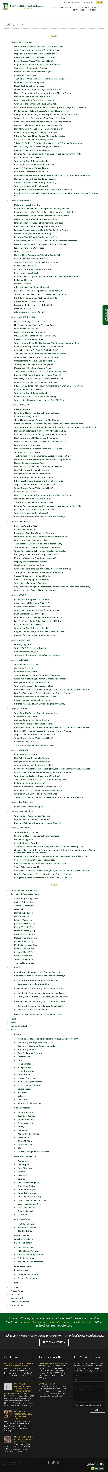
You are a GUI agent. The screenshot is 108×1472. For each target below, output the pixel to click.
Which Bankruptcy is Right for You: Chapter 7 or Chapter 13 (41, 551)
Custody (22, 1171)
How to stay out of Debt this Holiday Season (35, 179)
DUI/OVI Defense (22, 1219)
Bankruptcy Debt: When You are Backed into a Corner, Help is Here (45, 212)
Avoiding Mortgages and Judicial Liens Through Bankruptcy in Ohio (49, 1039)
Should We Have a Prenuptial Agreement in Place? (37, 89)
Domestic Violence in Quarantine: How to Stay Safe (38, 125)
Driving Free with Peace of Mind (29, 312)
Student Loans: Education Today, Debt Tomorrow (37, 547)
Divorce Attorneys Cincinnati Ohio (33, 984)
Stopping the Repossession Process (30, 68)
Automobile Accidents (28, 1274)
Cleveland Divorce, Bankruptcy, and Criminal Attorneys (39, 988)
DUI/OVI (22, 595)
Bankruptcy (24, 521)
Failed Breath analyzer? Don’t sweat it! (32, 599)
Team (60, 7)
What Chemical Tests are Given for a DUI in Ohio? (37, 50)
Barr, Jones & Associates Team (25, 894)
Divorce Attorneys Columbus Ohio (33, 1009)
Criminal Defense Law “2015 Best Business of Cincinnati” (40, 863)
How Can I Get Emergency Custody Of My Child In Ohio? (40, 431)
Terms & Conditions (20, 1301)
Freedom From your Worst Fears (29, 248)
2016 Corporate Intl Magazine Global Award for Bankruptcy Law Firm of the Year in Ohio (55, 427)
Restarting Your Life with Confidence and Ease (35, 237)
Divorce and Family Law (25, 1156)
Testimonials (78, 10)
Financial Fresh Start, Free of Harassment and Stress (38, 223)
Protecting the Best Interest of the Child (33, 305)
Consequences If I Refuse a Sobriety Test (33, 603)
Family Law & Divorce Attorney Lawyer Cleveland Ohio (43, 996)
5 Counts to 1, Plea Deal (25, 265)
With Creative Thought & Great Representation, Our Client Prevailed (46, 276)
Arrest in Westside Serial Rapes (28, 339)
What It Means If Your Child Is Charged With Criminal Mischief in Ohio (46, 343)
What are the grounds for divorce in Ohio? (33, 477)
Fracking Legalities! (23, 644)
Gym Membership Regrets (26, 651)
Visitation (22, 1214)
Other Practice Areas (23, 1266)
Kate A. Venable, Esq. (24, 927)
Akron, (81, 1322)
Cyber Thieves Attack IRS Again (28, 806)
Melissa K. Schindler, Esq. (25, 938)
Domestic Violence (26, 1119)
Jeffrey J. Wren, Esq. (23, 920)
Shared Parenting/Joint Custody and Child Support (37, 420)
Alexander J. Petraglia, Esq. (26, 898)
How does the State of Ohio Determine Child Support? (39, 466)
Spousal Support (25, 1211)
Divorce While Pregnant (29, 1182)
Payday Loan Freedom (24, 529)
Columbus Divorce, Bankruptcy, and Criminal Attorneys (39, 1001)
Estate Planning (82, 7)
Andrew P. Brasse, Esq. (24, 905)
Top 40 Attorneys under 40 (26, 867)
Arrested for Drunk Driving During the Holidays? (36, 182)
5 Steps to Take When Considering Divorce (33, 139)
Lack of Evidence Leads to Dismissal (31, 258)
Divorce (21, 1179)
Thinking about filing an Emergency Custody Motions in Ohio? (42, 456)
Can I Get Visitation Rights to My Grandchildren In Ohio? (40, 434)
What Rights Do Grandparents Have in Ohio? (34, 164)
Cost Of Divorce (25, 1168)
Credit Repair (24, 1056)
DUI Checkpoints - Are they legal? (29, 82)
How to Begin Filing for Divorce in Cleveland (34, 100)
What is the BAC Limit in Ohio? (28, 157)
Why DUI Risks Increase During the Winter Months (37, 64)
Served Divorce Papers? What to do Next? (33, 61)
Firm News (24, 827)
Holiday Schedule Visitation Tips (29, 463)
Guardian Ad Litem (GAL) (29, 1196)
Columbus (23, 660)
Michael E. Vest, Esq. (23, 941)
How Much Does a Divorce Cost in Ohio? (32, 96)
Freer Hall (18, 909)
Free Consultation (54, 1342)
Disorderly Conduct (27, 1116)
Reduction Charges (23, 280)
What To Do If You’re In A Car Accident (32, 816)
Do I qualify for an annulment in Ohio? (32, 473)
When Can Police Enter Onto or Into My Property (36, 357)
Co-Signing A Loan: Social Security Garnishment (36, 554)
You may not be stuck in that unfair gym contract (37, 655)
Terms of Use (17, 1305)
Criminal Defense (27, 317)
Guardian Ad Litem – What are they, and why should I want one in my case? (49, 423)
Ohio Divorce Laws (26, 1207)
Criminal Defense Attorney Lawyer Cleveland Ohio (41, 993)
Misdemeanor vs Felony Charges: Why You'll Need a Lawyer (41, 111)
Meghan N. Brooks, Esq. (25, 934)
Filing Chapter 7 (25, 1067)
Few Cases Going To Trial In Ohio (29, 321)
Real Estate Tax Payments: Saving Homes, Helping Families (41, 208)
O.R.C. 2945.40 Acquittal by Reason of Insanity (35, 335)
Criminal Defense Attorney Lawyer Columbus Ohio (41, 1006)
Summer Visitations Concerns (27, 452)
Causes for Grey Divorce (25, 75)
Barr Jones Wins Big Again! (26, 526)
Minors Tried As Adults (28, 1134)
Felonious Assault (26, 1123)
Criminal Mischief (26, 1112)
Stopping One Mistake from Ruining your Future (36, 262)
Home (53, 7)
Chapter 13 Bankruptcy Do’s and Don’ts (32, 150)
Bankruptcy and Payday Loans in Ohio (35, 1042)
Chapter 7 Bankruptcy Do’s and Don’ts (31, 168)
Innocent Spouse (25, 1247)
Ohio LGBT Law (25, 1141)
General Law (24, 640)
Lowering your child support (27, 445)
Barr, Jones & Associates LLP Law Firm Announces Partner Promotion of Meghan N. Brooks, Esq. (18, 1389)
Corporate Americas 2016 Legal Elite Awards (34, 860)
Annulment (23, 1161)
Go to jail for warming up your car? (30, 332)
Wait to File (23, 1099)
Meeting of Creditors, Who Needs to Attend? (35, 57)
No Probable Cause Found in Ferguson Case (34, 325)
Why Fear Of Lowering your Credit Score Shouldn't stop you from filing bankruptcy (52, 175)
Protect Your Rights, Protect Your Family (32, 233)
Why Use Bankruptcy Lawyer (31, 1103)
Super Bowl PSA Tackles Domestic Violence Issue (36, 413)
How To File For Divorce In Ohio (32, 1200)
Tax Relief (22, 1092)
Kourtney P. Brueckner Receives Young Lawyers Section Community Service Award (52, 689)
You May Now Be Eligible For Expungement (34, 364)
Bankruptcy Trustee (27, 1049)
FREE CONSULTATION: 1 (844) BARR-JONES (76, 2)
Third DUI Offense (26, 1231)
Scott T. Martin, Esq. (23, 955)
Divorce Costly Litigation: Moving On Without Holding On (40, 244)
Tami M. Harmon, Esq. (24, 963)
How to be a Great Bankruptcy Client (31, 540)
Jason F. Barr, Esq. (22, 916)
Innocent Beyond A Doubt (26, 273)
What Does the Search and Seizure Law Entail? (35, 104)
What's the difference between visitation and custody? (39, 516)
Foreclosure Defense (23, 1239)
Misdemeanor (24, 1137)
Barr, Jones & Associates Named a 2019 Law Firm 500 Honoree (43, 877)
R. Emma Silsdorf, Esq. (24, 952)
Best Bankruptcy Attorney (30, 1053)
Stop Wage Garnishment (29, 1085)
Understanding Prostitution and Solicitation (34, 361)
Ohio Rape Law (25, 1144)
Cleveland (23, 750)
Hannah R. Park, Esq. (23, 913)
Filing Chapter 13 (26, 1064)
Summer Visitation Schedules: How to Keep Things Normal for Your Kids (47, 154)
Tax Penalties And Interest (30, 1261)
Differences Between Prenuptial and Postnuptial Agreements (42, 459)
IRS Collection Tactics (28, 1251)
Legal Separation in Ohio (29, 1204)
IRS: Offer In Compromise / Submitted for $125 (35, 298)
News (94, 7)
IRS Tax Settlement (23, 1243)
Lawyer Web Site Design (94, 1461)
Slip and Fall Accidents (28, 1278)
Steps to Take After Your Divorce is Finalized (34, 53)
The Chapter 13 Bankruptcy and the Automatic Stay (38, 543)
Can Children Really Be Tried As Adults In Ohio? (36, 350)
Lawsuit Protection (26, 1078)
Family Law (24, 404)
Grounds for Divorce (27, 1193)
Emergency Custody (27, 1186)
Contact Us (105, 315)
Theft (20, 1148)
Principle (14, 1287)
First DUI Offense (26, 1224)
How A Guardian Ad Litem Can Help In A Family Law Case (40, 441)
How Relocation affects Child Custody (31, 470)
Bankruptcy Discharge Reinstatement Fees (37, 1046)
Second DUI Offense (27, 1227)
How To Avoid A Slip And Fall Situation (32, 819)
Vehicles (22, 1096)
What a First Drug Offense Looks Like (31, 161)
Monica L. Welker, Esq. (24, 948)
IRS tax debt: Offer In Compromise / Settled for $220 (38, 290)
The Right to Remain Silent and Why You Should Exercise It (41, 353)
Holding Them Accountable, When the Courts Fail (37, 255)
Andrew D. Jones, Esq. (24, 902)
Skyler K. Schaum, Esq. (24, 959)
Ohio (89, 1322)
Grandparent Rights (27, 1189)
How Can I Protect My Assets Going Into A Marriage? (38, 448)
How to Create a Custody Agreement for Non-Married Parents (43, 93)
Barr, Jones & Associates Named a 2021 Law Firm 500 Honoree (43, 189)
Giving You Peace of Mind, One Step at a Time (35, 219)
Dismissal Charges (22, 283)
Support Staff (17, 1298)
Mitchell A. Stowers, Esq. (25, 945)
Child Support (24, 1164)
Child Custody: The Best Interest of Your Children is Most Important (45, 240)
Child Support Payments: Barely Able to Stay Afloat (37, 226)
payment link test (19, 1026)
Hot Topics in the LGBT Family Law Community (36, 438)
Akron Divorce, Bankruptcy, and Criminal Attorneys (37, 972)
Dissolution (23, 1175)
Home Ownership (26, 1071)
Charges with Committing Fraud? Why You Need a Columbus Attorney (46, 114)
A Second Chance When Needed (29, 301)
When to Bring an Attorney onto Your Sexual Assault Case (41, 118)
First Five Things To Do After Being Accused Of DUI (38, 146)
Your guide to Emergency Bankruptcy (31, 171)
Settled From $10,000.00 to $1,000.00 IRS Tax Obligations (40, 294)
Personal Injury (26, 811)
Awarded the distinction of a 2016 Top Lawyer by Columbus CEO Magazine (48, 846)
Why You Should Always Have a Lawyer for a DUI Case (39, 400)
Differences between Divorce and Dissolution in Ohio (38, 46)
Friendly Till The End (23, 251)
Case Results (25, 200)
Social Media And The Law (26, 328)
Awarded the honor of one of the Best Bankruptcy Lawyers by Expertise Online (50, 856)
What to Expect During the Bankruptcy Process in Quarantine (42, 121)
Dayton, (66, 1322)
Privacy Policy (17, 1291)
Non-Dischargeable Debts (30, 1081)
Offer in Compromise (27, 1258)
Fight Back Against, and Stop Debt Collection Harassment (41, 536)
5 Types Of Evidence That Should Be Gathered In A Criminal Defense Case (48, 143)
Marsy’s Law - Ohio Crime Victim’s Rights (33, 71)
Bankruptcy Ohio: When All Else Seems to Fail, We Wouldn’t (41, 215)
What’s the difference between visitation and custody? (23, 1439)
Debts (20, 1060)
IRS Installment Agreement (30, 1254)
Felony (21, 1126)
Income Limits (24, 1074)
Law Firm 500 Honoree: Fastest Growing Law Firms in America (42, 693)
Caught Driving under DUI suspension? (32, 606)
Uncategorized (25, 42)
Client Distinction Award (25, 671)
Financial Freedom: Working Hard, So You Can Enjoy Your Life (42, 230)
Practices (69, 7)
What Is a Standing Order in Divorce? (31, 186)
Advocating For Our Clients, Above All (31, 287)
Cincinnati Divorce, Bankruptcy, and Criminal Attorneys (39, 975)
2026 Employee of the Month (24, 890)
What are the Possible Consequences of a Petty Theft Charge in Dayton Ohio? (50, 107)
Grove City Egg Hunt (23, 668)
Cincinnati (23, 708)
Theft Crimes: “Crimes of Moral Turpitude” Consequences (40, 78)
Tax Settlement (26, 802)
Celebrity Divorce (22, 409)
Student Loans (24, 1089)
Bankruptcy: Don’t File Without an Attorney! (34, 533)
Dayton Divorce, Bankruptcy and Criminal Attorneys (38, 1014)
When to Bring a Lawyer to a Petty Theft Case (35, 132)
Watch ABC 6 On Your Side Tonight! (30, 648)
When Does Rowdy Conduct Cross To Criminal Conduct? (39, 346)
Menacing (22, 1130)
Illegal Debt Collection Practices (29, 86)
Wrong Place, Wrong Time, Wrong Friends (33, 269)
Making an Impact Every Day (27, 205)
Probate (18, 1282)
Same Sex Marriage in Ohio (26, 416)
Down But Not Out (22, 308)
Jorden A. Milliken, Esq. (24, 923)
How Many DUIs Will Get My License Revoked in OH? (38, 129)
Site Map (15, 1294)
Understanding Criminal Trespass (33, 1151)
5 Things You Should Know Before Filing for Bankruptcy (39, 136)
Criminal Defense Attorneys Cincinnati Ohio (38, 980)
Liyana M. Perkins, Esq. (24, 930)
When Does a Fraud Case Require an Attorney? (35, 396)
